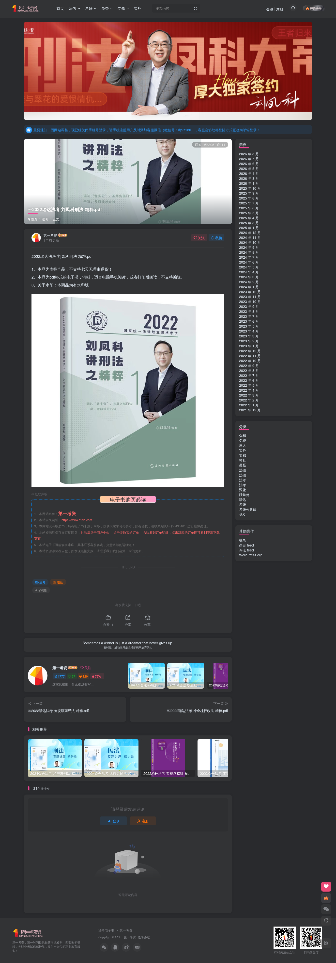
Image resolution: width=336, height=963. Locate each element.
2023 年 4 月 (249, 331)
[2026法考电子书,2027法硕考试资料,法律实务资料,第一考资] (28, 932)
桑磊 (242, 465)
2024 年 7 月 (249, 257)
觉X (242, 514)
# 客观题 (41, 590)
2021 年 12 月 (250, 409)
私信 (218, 237)
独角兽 (244, 494)
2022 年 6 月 (249, 380)
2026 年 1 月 (249, 183)
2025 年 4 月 (249, 217)
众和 (242, 435)
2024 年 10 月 (250, 242)
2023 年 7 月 (249, 316)
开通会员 (316, 8)
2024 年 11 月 (250, 237)
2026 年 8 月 (249, 153)
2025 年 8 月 (249, 198)
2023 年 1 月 (249, 345)
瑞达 (60, 582)
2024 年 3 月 (249, 276)
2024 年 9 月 (249, 247)
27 (73, 676)
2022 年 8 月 (249, 370)
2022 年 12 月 (250, 350)
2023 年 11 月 (250, 296)
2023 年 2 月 (249, 340)
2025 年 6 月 (249, 207)
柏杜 (242, 460)
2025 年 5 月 (249, 212)
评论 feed (246, 550)
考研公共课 (247, 509)
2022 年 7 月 (249, 375)
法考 (45, 219)
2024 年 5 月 (249, 267)
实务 (242, 450)
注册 (279, 9)
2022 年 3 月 (249, 395)
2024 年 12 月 (250, 232)
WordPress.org (250, 554)
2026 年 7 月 (249, 158)
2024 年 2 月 (249, 281)
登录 (270, 9)
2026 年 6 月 (249, 163)
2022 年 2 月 (249, 400)
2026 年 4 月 (249, 173)
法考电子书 (106, 930)
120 (85, 676)
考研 (242, 504)
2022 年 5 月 (249, 385)
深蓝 (242, 489)
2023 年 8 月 (249, 311)
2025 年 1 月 (249, 227)
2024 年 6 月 (249, 262)
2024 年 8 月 (249, 252)
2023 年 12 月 (250, 291)
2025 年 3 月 (249, 222)
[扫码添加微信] (326, 909)
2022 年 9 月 (249, 365)
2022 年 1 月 (249, 404)
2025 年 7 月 (249, 202)
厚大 (242, 445)
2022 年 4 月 (249, 390)
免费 (242, 440)
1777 (61, 676)
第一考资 (50, 235)
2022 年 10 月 (250, 360)
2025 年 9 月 (249, 193)
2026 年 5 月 (249, 168)
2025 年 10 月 (250, 188)
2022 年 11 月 (250, 355)
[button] (24, 70)
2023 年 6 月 (249, 321)
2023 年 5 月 (249, 326)
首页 (33, 219)
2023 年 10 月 (250, 301)
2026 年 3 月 (249, 178)
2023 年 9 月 (249, 306)
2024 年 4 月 (249, 271)
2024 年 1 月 (249, 286)
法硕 (242, 469)
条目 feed (246, 545)
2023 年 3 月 (249, 335)
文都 (242, 455)
